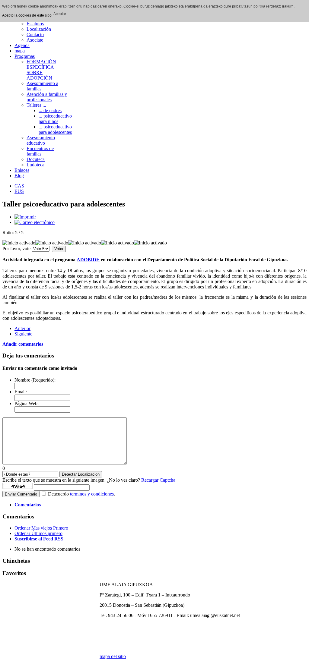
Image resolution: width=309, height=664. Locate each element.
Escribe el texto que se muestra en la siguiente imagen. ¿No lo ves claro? (88, 480)
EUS (19, 191)
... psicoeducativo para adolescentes (55, 129)
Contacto (35, 34)
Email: (20, 391)
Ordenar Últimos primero (38, 533)
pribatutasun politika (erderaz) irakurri (263, 6)
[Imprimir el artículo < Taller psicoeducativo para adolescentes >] (25, 216)
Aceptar (59, 14)
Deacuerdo (58, 493)
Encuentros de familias (40, 151)
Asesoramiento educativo (41, 140)
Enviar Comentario (21, 494)
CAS (19, 185)
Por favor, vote (16, 248)
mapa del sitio (113, 656)
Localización (39, 29)
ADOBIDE (88, 259)
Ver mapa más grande (120, 625)
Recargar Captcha (158, 480)
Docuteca (36, 159)
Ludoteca (35, 164)
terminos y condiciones (92, 493)
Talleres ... (36, 105)
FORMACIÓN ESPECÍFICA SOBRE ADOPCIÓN (41, 69)
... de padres (50, 110)
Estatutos (35, 23)
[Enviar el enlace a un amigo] (34, 222)
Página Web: (26, 403)
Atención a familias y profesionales (47, 97)
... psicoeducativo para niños (55, 118)
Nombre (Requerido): (35, 379)
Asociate (35, 39)
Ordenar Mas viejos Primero (41, 527)
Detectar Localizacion (81, 474)
